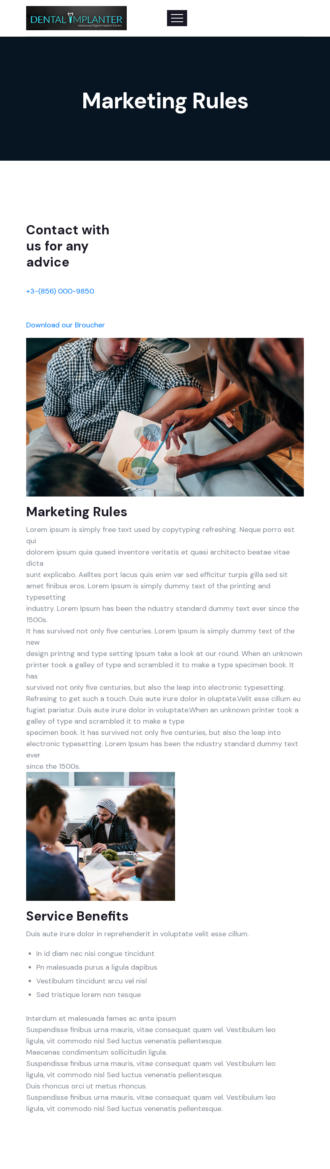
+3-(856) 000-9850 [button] (60, 291)
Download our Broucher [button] (65, 325)
